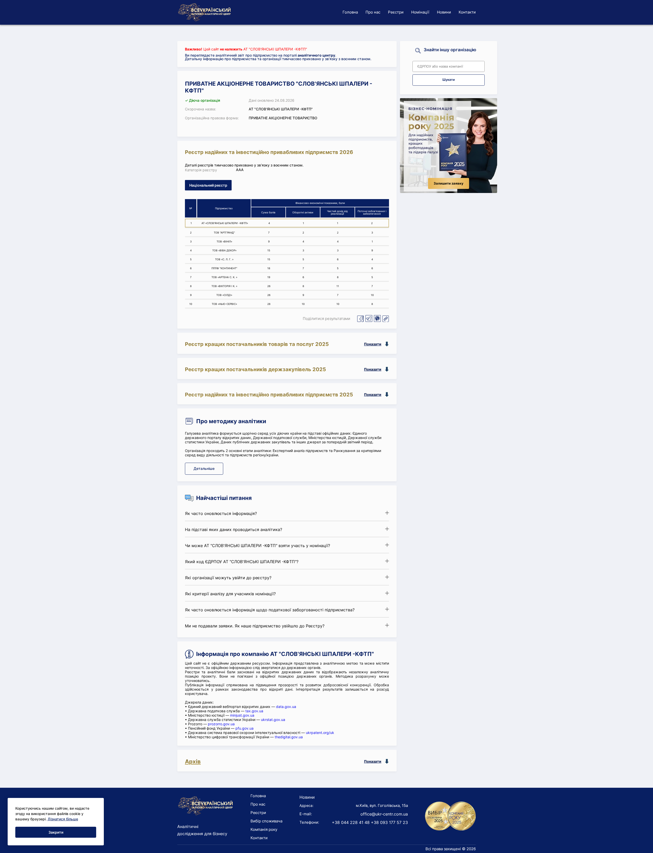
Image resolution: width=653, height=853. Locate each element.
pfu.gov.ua (244, 728)
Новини (444, 12)
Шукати (448, 80)
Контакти (467, 12)
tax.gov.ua (254, 711)
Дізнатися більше (63, 819)
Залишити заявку (448, 183)
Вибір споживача (266, 821)
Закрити (55, 832)
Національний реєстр (208, 185)
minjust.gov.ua (242, 715)
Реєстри (396, 12)
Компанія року (263, 829)
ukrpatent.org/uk (320, 732)
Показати (372, 344)
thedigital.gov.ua (289, 737)
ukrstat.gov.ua (273, 719)
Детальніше (204, 468)
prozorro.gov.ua (221, 724)
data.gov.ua (286, 706)
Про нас (373, 12)
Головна (350, 12)
